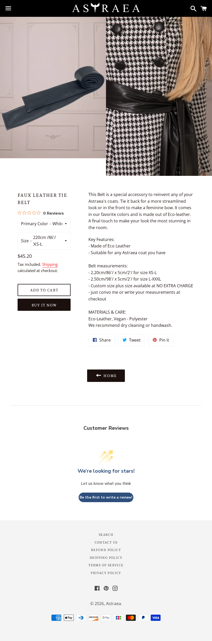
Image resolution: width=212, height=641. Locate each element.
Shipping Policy (106, 557)
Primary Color (34, 224)
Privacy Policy (106, 572)
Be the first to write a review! (106, 497)
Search (106, 534)
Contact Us (106, 542)
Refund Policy (106, 549)
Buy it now (44, 304)
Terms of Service (105, 565)
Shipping (50, 264)
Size (25, 241)
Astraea (113, 603)
